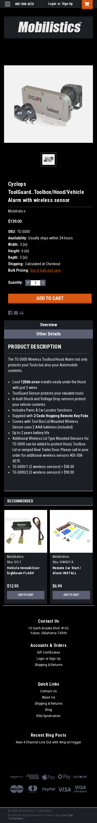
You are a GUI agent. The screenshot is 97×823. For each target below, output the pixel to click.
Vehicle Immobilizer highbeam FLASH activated (23, 573)
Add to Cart (25, 594)
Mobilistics (15, 557)
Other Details (48, 333)
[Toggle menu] (7, 7)
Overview (48, 324)
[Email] (16, 313)
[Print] (21, 313)
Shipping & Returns (49, 665)
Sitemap (45, 811)
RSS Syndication (48, 716)
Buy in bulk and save (45, 270)
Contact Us (48, 691)
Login (52, 4)
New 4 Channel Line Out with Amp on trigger (48, 742)
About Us (48, 697)
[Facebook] (10, 313)
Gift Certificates (48, 652)
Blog (48, 710)
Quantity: (15, 282)
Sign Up (67, 4)
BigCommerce (33, 815)
